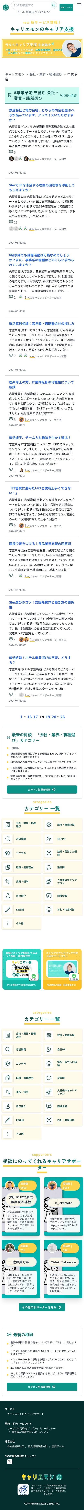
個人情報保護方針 (38, 1446)
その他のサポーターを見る (39, 1307)
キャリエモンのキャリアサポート (25, 1413)
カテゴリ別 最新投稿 (39, 789)
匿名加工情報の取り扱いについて (30, 1431)
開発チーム (58, 1446)
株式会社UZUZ (15, 1446)
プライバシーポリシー (43, 1428)
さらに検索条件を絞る (31, 12)
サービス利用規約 (17, 1428)
